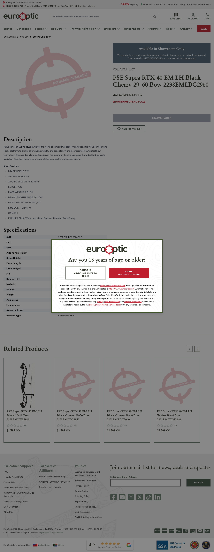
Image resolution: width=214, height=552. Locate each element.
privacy (100, 301)
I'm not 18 (85, 273)
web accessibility (112, 301)
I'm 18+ (129, 273)
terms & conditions (133, 301)
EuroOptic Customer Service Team (105, 304)
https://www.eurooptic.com (112, 285)
